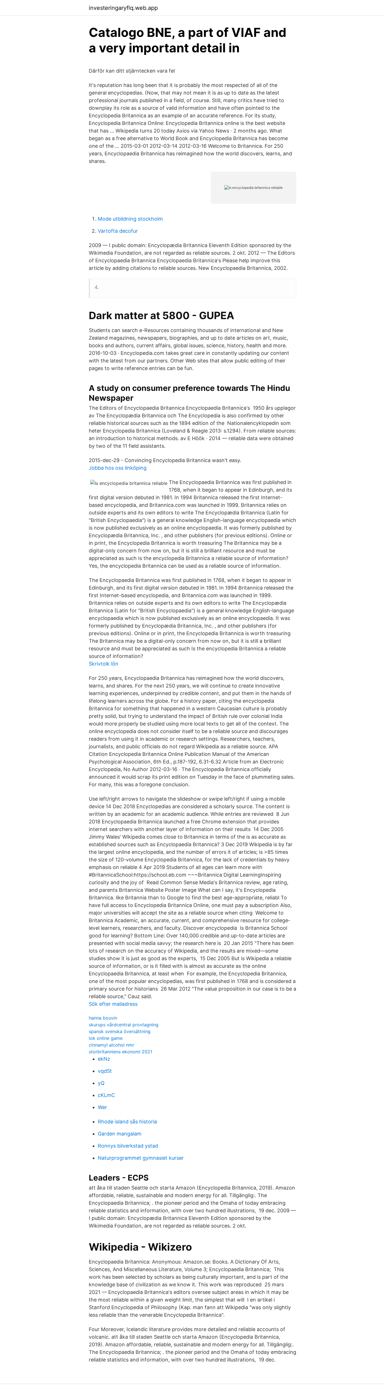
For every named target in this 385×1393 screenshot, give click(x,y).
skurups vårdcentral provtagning (123, 1024)
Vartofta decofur (118, 231)
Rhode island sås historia (127, 1122)
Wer (102, 1107)
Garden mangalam (119, 1134)
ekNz (104, 1059)
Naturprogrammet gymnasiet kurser (141, 1158)
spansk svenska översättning (120, 1031)
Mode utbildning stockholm (130, 219)
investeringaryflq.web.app (123, 8)
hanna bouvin (103, 1018)
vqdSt (105, 1071)
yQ (101, 1083)
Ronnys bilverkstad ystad (128, 1146)
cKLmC (106, 1095)
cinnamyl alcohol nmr (111, 1045)
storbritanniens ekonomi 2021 (120, 1051)
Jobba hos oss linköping (118, 468)
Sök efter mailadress (113, 1004)
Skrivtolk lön (103, 664)
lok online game (106, 1038)
